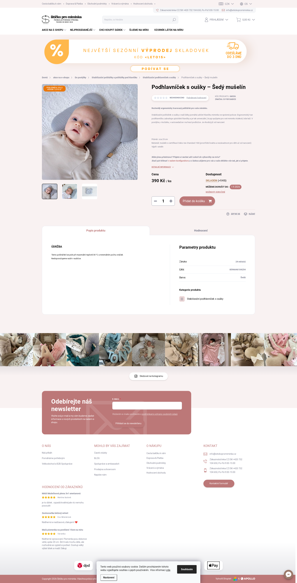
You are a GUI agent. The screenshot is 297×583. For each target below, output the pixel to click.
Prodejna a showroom (105, 469)
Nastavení (108, 577)
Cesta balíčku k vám (51, 3)
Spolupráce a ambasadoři (106, 464)
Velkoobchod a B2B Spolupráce (57, 464)
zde (168, 570)
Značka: (225, 99)
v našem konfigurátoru (178, 161)
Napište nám (100, 475)
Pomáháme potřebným (53, 458)
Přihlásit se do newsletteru (128, 423)
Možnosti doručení (215, 192)
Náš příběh (47, 453)
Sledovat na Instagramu (151, 376)
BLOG (97, 458)
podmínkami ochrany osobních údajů (160, 414)
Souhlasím (187, 569)
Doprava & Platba (74, 3)
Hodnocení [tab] (201, 230)
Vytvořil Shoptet (223, 578)
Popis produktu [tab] (95, 230)
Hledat (174, 19)
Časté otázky (100, 453)
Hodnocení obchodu (143, 3)
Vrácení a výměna (120, 3)
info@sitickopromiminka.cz (223, 454)
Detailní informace (161, 167)
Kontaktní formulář (219, 483)
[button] (288, 574)
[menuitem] (54, 30)
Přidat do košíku (194, 201)
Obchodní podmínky (97, 3)
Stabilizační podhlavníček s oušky (205, 298)
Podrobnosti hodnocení (196, 98)
